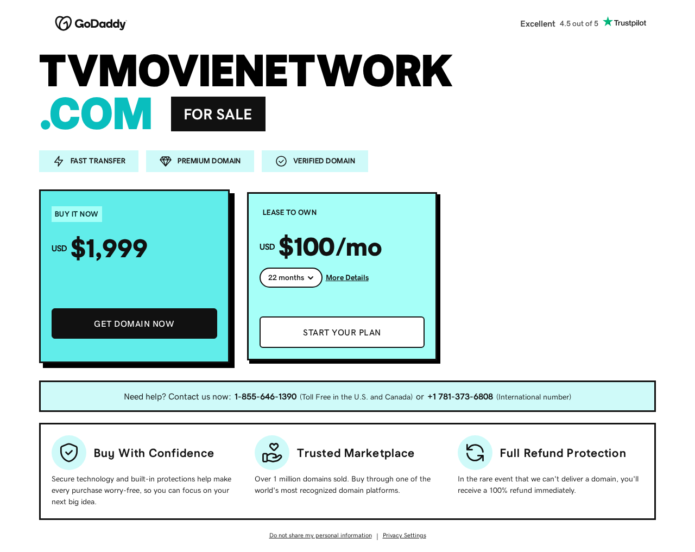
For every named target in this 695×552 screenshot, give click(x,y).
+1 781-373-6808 (460, 396)
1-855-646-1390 (265, 396)
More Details (347, 277)
